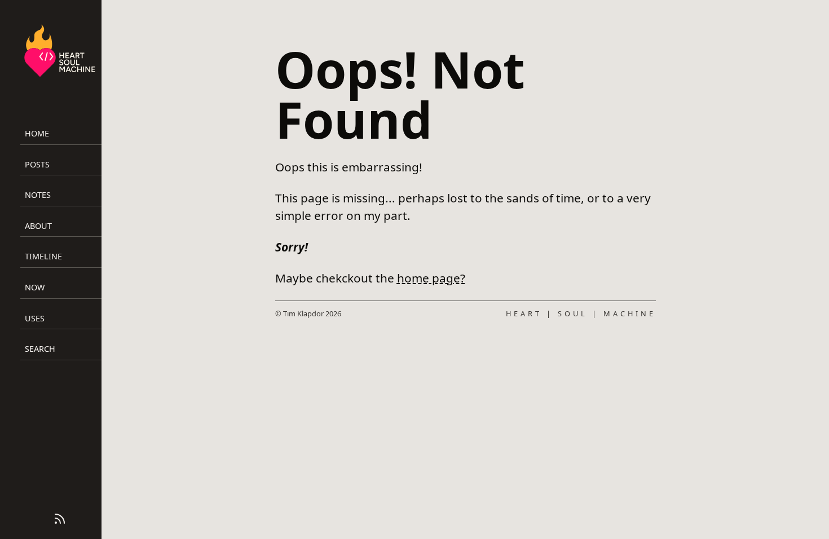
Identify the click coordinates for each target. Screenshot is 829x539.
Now (35, 287)
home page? (431, 278)
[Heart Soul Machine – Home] (59, 52)
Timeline (43, 256)
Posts (37, 164)
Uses (35, 318)
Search (40, 348)
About (38, 225)
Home (37, 133)
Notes (38, 194)
